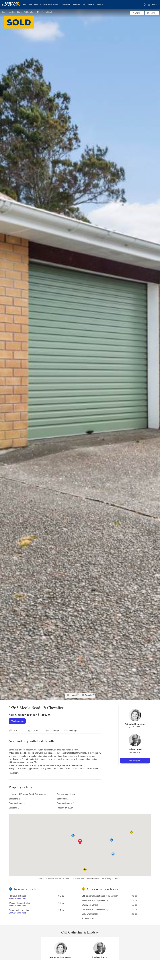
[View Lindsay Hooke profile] (135, 740)
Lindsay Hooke (135, 749)
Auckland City (14, 12)
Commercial (65, 4)
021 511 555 (134, 727)
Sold (3, 12)
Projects (91, 4)
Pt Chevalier (29, 12)
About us (100, 4)
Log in (154, 4)
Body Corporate (79, 4)
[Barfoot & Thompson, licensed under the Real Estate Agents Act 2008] (11, 3)
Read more (14, 773)
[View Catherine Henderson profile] (135, 715)
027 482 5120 (135, 752)
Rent (36, 4)
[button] (80, 842)
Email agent (134, 760)
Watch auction (17, 721)
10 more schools (89, 918)
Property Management (49, 4)
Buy (24, 4)
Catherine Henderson (135, 724)
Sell (30, 4)
